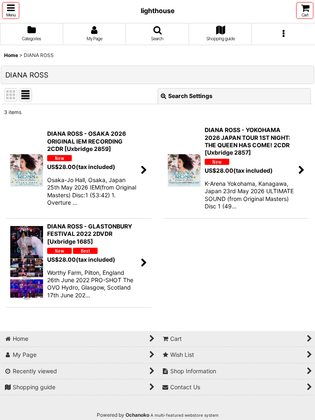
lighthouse (158, 11)
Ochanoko (137, 415)
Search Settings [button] (190, 95)
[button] (10, 10)
